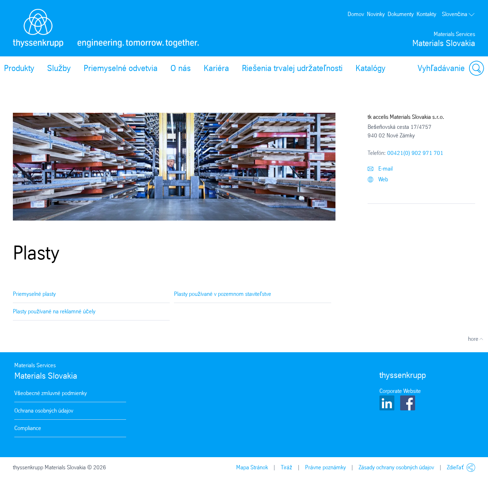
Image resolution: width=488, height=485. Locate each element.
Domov (356, 14)
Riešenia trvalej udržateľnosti (292, 68)
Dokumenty (401, 14)
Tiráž (286, 467)
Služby (59, 68)
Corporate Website (400, 391)
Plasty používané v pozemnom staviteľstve (222, 294)
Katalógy (370, 68)
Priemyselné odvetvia (121, 68)
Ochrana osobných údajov (43, 410)
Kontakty (426, 14)
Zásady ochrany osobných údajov (396, 467)
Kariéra (216, 68)
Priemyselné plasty (34, 294)
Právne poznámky (325, 467)
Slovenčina (454, 14)
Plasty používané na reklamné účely (54, 311)
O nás (180, 68)
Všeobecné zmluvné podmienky (50, 393)
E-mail (385, 168)
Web (382, 179)
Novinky (376, 14)
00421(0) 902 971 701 (415, 153)
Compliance (27, 428)
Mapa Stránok (252, 467)
